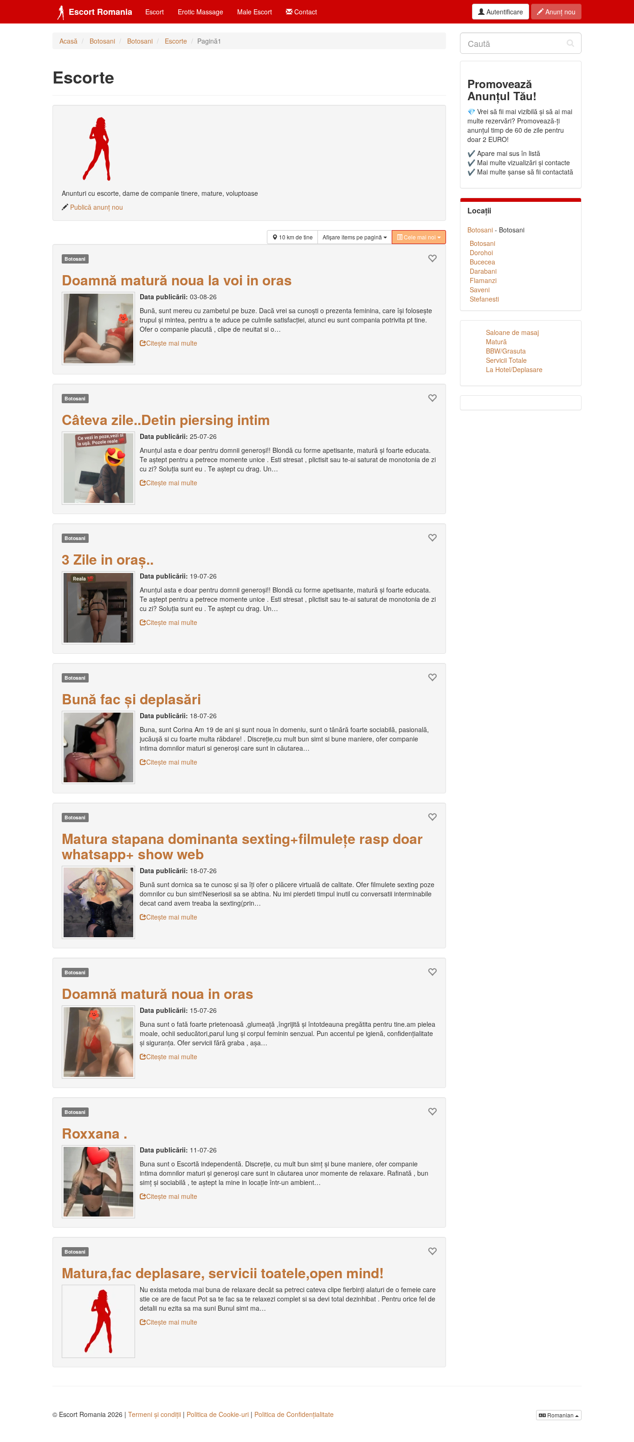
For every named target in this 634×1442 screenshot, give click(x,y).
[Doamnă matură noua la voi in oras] (101, 328)
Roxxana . (94, 1133)
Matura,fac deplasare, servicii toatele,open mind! (223, 1272)
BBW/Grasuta (506, 350)
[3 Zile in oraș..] (101, 607)
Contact (304, 11)
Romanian (560, 1415)
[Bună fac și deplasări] (101, 747)
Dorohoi (481, 252)
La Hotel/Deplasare (514, 369)
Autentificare (504, 11)
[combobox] (521, 43)
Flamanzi (483, 280)
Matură (496, 341)
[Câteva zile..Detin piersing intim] (101, 468)
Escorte (176, 40)
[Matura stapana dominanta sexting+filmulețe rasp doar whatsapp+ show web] (101, 902)
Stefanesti (484, 298)
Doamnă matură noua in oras (157, 993)
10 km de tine (295, 237)
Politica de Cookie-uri (218, 1414)
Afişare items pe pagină (353, 237)
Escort (154, 11)
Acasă (68, 40)
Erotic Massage (200, 11)
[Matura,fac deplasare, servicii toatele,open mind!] (101, 1321)
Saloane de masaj (512, 332)
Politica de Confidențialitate (294, 1414)
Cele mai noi (419, 237)
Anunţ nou (559, 11)
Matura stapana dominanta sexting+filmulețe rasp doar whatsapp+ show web (242, 845)
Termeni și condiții (154, 1414)
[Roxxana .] (101, 1181)
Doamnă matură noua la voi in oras (177, 280)
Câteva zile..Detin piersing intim (166, 419)
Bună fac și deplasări (131, 698)
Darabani (483, 271)
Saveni (480, 289)
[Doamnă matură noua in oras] (101, 1042)
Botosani (102, 40)
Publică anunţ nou (96, 207)
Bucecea (482, 261)
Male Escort (254, 11)
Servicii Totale (506, 360)
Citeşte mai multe (171, 343)
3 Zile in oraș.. (108, 559)
